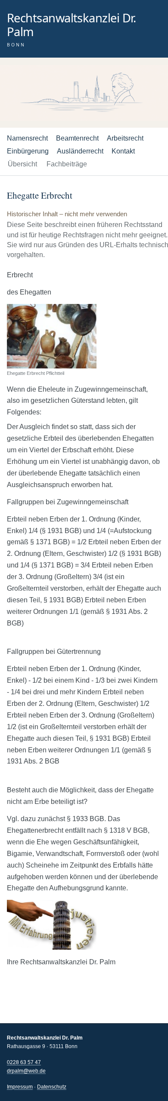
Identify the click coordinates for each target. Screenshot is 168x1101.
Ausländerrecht (80, 151)
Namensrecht (27, 138)
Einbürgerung (28, 151)
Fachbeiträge (67, 164)
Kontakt (123, 151)
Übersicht (22, 164)
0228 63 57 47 (24, 1062)
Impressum (20, 1087)
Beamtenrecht (77, 138)
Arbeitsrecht (125, 138)
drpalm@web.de (26, 1071)
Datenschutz (51, 1087)
